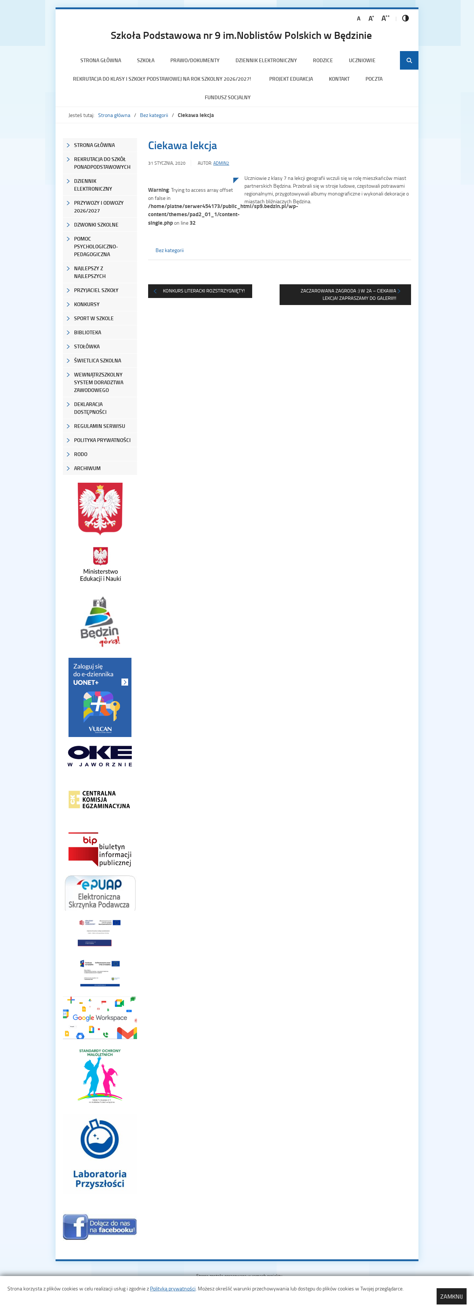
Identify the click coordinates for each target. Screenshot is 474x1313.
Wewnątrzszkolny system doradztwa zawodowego (98, 382)
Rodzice (323, 60)
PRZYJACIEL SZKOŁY (96, 290)
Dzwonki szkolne (96, 224)
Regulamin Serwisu (99, 425)
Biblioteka (87, 332)
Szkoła (145, 60)
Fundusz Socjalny (228, 97)
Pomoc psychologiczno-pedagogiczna (96, 246)
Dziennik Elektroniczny (266, 60)
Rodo (80, 454)
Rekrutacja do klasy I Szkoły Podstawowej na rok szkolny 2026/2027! (163, 78)
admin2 (221, 163)
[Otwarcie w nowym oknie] (100, 564)
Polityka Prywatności (102, 439)
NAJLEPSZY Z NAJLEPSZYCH (90, 272)
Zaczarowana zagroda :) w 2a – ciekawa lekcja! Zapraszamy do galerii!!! (348, 294)
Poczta (374, 78)
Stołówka (87, 346)
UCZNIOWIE (362, 60)
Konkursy (87, 304)
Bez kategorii (154, 114)
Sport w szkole (94, 318)
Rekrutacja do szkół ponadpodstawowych (102, 162)
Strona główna (100, 60)
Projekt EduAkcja (291, 78)
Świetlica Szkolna (97, 360)
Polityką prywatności (173, 1288)
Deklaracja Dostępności (90, 408)
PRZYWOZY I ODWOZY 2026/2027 (99, 206)
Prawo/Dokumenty (195, 60)
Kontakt (339, 78)
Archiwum (87, 468)
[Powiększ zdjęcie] (190, 254)
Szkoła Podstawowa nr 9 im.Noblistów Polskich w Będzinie (241, 34)
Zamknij (451, 1296)
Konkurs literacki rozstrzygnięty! (204, 290)
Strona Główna (94, 144)
